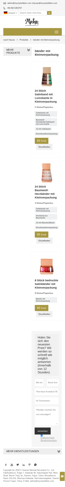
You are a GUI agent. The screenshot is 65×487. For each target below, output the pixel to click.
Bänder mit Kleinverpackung (43, 300)
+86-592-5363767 (14, 8)
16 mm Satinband (43, 129)
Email (41, 140)
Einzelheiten (44, 147)
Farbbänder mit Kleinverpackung (43, 114)
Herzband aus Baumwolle (42, 217)
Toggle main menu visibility (56, 32)
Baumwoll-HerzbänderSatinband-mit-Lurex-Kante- (45, 122)
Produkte (24, 40)
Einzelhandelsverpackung (46, 134)
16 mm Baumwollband (45, 223)
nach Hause (9, 40)
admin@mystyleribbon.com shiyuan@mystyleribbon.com (32, 3)
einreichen (43, 431)
